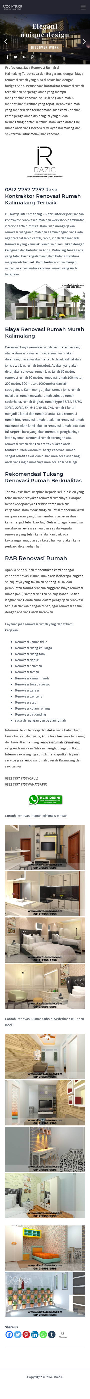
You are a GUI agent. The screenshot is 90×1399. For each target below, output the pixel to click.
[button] (83, 7)
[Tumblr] (52, 1334)
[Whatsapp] (43, 1334)
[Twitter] (18, 1334)
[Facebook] (9, 1334)
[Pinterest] (26, 1334)
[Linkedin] (34, 1334)
